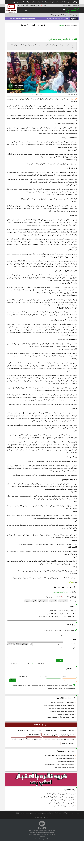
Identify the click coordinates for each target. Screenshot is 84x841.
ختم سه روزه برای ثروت (67, 735)
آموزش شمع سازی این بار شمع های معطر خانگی (60, 614)
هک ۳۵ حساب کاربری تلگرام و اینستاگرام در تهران (60, 717)
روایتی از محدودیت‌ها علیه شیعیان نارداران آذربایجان (57, 797)
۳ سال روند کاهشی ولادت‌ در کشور (62, 800)
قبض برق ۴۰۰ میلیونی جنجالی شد (64, 767)
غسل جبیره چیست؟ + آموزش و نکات (61, 803)
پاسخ (12, 680)
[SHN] (11, 8)
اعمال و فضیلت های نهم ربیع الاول (65, 758)
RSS (17, 813)
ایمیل (74, 639)
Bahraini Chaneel (33, 735)
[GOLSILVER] (41, 779)
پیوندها (59, 813)
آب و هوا (53, 813)
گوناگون (61, 25)
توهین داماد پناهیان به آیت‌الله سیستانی (60, 794)
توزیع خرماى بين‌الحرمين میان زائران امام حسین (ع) (59, 755)
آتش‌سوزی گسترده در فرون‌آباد (66, 714)
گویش (27, 601)
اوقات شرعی (46, 813)
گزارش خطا (70, 597)
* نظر (74, 648)
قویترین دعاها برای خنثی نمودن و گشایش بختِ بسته (59, 739)
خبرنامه (22, 813)
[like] (60, 596)
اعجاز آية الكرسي (36, 730)
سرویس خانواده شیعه (71, 25)
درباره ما (76, 813)
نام (75, 635)
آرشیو (64, 813)
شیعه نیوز (74, 99)
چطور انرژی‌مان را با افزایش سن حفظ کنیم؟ (62, 702)
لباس (34, 601)
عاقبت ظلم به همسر (50, 730)
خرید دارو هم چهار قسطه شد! (64, 806)
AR (45, 5)
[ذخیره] (28, 25)
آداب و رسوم (63, 601)
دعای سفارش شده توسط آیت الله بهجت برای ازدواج (26, 739)
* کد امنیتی (73, 643)
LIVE (38, 5)
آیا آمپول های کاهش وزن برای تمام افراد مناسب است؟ (59, 705)
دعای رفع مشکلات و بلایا (50, 735)
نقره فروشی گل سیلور (68, 743)
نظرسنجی (33, 813)
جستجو (28, 813)
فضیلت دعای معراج (23, 730)
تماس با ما (21, 5)
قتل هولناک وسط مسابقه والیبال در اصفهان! (62, 711)
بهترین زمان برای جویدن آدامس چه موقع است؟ (61, 708)
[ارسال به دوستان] (25, 25)
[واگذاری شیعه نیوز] (42, 18)
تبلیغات (40, 813)
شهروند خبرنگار (30, 5)
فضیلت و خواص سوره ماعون (66, 761)
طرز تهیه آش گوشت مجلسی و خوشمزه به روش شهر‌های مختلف (56, 617)
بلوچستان (53, 601)
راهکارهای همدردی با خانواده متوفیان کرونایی (61, 611)
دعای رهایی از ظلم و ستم (67, 730)
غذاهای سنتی (43, 601)
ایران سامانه (38, 839)
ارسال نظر (48, 597)
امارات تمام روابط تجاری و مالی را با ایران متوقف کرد (59, 764)
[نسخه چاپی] (22, 25)
